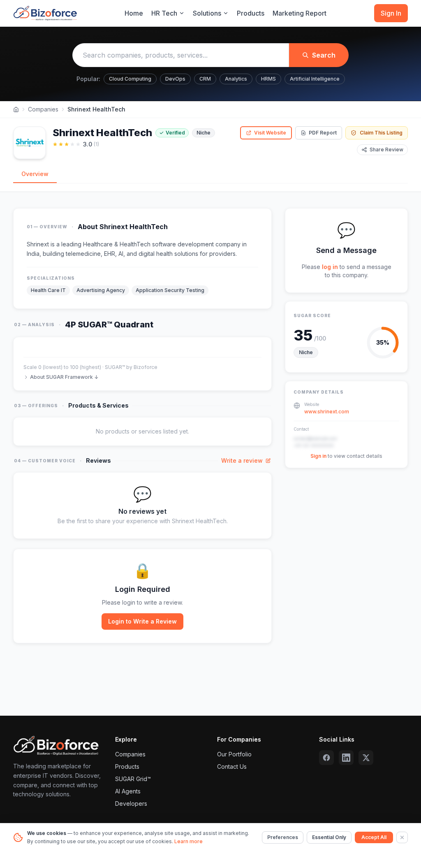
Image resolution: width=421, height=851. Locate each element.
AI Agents (128, 791)
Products (250, 13)
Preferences (282, 837)
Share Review (386, 149)
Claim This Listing (381, 133)
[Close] (402, 837)
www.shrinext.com (326, 411)
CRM (205, 79)
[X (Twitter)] (366, 757)
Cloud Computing (130, 79)
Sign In (391, 13)
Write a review (242, 460)
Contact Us (232, 766)
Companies (43, 109)
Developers (131, 803)
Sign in (318, 456)
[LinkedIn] (346, 757)
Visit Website (270, 133)
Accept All (373, 837)
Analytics (236, 79)
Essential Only (329, 837)
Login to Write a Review (142, 621)
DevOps (175, 79)
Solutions (207, 13)
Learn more (188, 841)
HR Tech (164, 13)
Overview (35, 173)
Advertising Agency (100, 290)
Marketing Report (299, 13)
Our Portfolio (234, 754)
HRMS (268, 79)
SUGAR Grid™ (133, 778)
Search (323, 55)
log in (330, 266)
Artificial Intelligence (315, 79)
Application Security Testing (170, 290)
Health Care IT (48, 290)
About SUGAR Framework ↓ (64, 377)
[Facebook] (326, 757)
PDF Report (323, 133)
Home (134, 13)
